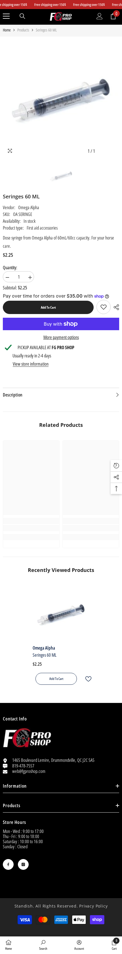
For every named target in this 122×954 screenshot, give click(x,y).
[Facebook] (8, 864)
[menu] (6, 16)
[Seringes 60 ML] (61, 613)
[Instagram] (23, 864)
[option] (61, 98)
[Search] (22, 16)
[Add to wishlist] (86, 679)
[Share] (115, 307)
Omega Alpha (28, 207)
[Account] (99, 16)
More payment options (61, 337)
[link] (103, 307)
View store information (31, 364)
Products (23, 30)
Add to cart (48, 307)
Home (7, 30)
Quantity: (10, 267)
